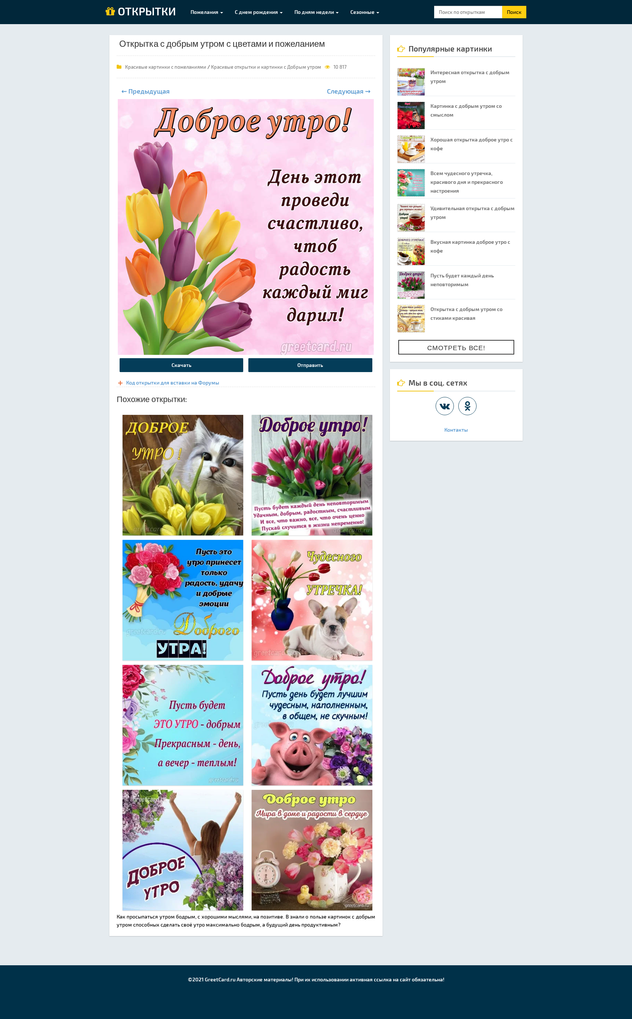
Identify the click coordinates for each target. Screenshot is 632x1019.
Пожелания (205, 12)
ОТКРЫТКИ (145, 12)
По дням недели (314, 12)
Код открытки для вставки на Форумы (172, 382)
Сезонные (363, 12)
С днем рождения (257, 12)
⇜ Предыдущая (145, 91)
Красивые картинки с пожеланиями (165, 67)
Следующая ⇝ (348, 91)
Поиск (514, 12)
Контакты (456, 430)
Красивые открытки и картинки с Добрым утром (266, 67)
